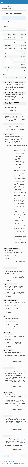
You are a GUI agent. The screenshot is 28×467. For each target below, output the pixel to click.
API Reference (8, 6)
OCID (19, 254)
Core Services (16, 6)
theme (14, 463)
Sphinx (8, 463)
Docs (3, 6)
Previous (5, 456)
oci (15, 2)
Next (23, 456)
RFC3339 (18, 422)
